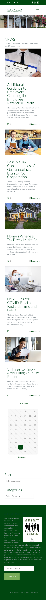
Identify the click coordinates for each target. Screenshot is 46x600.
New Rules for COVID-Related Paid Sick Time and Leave (22, 304)
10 (25, 416)
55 (11, 452)
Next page (22, 457)
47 (30, 443)
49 (11, 447)
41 (30, 438)
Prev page (24, 403)
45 (21, 443)
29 (30, 429)
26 (16, 429)
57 (21, 452)
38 (16, 438)
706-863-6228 (12, 3)
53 (30, 447)
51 (21, 447)
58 (25, 452)
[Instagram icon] (26, 596)
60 (35, 452)
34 (25, 434)
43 (11, 443)
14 (16, 420)
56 (16, 452)
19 (11, 425)
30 (35, 429)
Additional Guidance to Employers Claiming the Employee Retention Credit (20, 93)
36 (35, 434)
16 (25, 420)
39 (21, 438)
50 (16, 447)
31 (11, 434)
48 (35, 443)
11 (30, 416)
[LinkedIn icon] (23, 596)
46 (25, 443)
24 (35, 425)
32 (16, 434)
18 (35, 420)
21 (21, 425)
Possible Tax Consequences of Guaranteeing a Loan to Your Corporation (21, 169)
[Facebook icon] (20, 596)
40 (25, 438)
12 (35, 416)
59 (30, 452)
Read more (35, 124)
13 (11, 420)
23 (30, 425)
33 (21, 434)
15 (21, 420)
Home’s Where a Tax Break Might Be (22, 238)
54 (35, 447)
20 (16, 425)
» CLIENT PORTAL (31, 10)
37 (11, 438)
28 (25, 429)
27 (21, 429)
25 (11, 429)
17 (30, 420)
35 (30, 434)
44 (16, 443)
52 (25, 447)
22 (25, 425)
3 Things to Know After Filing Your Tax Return (23, 373)
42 (35, 438)
